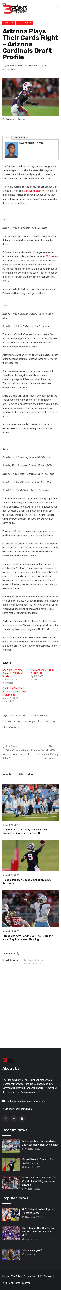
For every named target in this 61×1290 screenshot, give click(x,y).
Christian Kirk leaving (34, 190)
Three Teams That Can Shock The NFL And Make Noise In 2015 (38, 1232)
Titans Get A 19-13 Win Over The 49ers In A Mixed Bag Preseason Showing (38, 1181)
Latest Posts (20, 137)
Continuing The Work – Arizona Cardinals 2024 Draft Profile (14, 691)
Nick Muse (50, 721)
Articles (8, 23)
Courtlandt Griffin (14, 66)
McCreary (51, 256)
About (7, 137)
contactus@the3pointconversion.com (25, 1101)
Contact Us (50, 1276)
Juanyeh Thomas (12, 721)
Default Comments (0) (12, 960)
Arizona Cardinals (18, 715)
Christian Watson (39, 715)
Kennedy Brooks (33, 721)
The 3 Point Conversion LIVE (26, 1276)
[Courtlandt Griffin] (11, 149)
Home (5, 1276)
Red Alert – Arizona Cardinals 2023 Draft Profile (13, 673)
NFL (19, 23)
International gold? (32, 1250)
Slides (28, 23)
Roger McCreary (11, 727)
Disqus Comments (32, 963)
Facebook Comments (33, 960)
